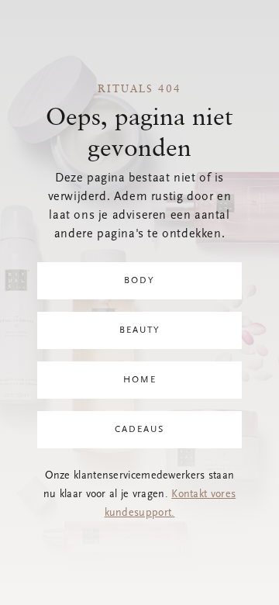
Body (139, 280)
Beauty (139, 330)
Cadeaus (139, 429)
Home (140, 380)
